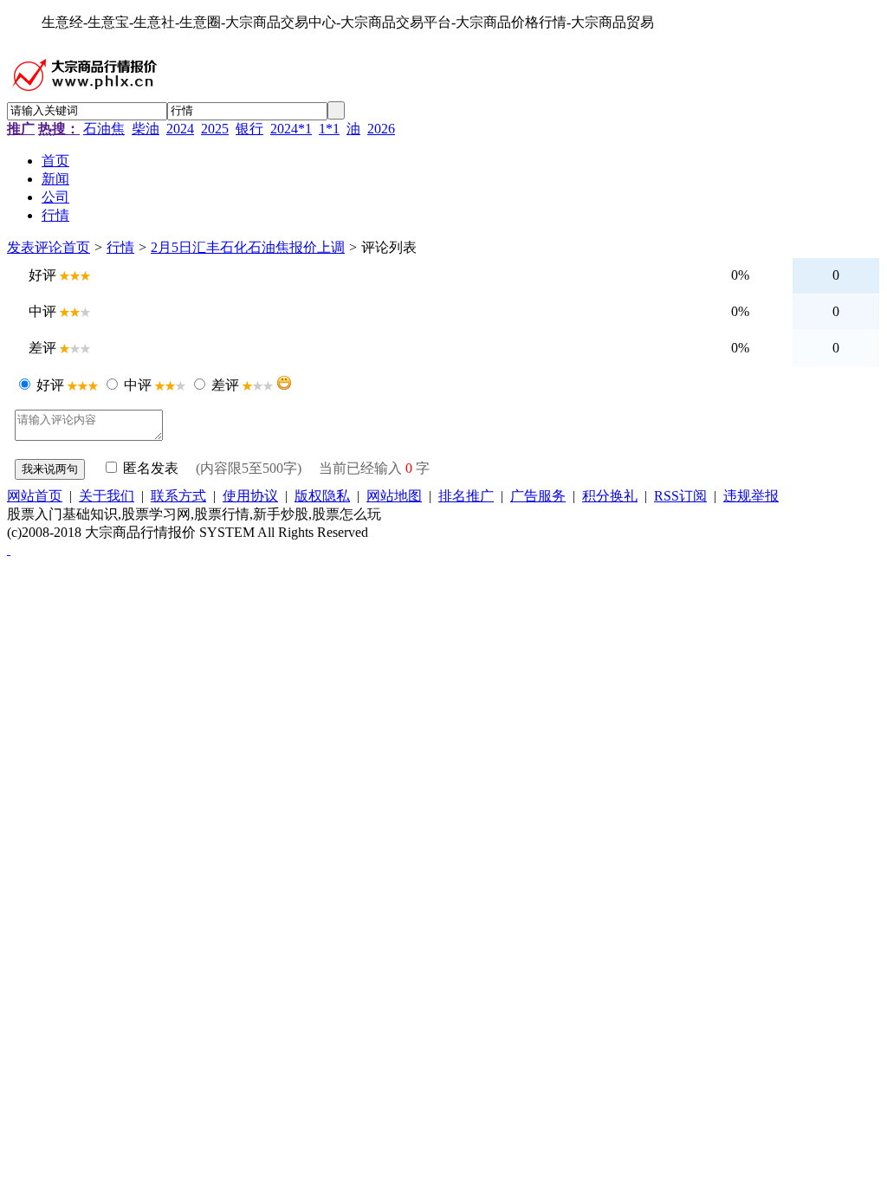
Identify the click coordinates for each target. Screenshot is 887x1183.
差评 (225, 385)
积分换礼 (610, 495)
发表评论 (34, 247)
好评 (50, 385)
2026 (381, 128)
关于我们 (106, 495)
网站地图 (394, 495)
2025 (215, 128)
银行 (249, 128)
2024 (180, 128)
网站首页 (34, 495)
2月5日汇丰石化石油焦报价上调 (248, 247)
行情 (120, 247)
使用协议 (250, 495)
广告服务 (538, 495)
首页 (76, 247)
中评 (137, 385)
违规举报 (751, 495)
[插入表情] (284, 383)
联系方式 (178, 495)
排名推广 (466, 495)
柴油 (145, 128)
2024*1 (291, 128)
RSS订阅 (680, 495)
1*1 (329, 128)
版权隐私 (322, 495)
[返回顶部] (8, 549)
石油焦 (104, 128)
